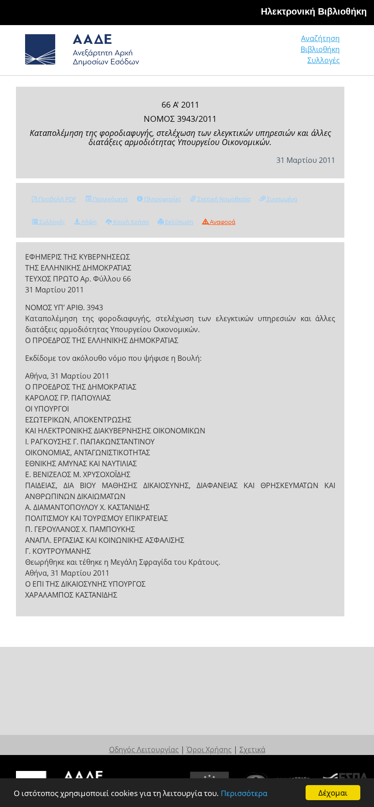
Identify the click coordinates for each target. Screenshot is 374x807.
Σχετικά (252, 750)
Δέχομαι (333, 792)
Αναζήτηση (320, 38)
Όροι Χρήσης (209, 750)
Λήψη (88, 222)
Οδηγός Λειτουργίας (144, 750)
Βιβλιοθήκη (320, 49)
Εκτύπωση (178, 222)
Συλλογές (323, 60)
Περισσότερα (244, 793)
